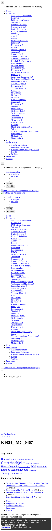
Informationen (11, 143)
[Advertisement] (26, 406)
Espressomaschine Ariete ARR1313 (20, 490)
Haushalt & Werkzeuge (32, 463)
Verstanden (6, 527)
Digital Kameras (18, 29)
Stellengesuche (17, 113)
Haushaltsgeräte (18, 68)
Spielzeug (15, 75)
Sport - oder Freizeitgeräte (22, 77)
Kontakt (9, 159)
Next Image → (7, 436)
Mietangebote (17, 136)
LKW (14, 47)
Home (8, 11)
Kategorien (10, 13)
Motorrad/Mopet (18, 50)
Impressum (10, 156)
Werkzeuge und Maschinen (22, 79)
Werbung (14, 154)
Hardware (16, 18)
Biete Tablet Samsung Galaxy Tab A (20, 497)
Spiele (14, 129)
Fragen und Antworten (20, 147)
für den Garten (17, 65)
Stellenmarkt (32, 470)
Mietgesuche (17, 138)
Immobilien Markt (24, 467)
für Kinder (16, 97)
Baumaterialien (18, 63)
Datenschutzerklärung (14, 506)
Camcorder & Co (18, 27)
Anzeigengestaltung (19, 145)
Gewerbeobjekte (18, 84)
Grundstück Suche (19, 56)
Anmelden (10, 186)
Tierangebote (17, 118)
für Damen (16, 93)
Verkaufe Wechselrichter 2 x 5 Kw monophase (24, 492)
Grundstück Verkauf (20, 59)
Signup (9, 183)
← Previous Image (8, 434)
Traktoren (15, 52)
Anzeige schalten (13, 172)
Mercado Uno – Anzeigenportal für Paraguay (22, 368)
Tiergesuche (16, 120)
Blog (8, 140)
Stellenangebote (18, 111)
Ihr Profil (14, 176)
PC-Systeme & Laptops (21, 20)
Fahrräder (15, 43)
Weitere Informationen (21, 527)
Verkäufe (15, 106)
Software (15, 22)
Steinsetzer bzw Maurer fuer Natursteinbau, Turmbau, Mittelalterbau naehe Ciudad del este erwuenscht (27, 484)
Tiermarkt (19, 473)
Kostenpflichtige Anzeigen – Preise (25, 149)
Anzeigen (15, 174)
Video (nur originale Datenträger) (25, 131)
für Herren (16, 95)
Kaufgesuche (17, 45)
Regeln (14, 152)
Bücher (14, 125)
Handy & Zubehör (19, 31)
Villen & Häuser (18, 88)
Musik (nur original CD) (21, 127)
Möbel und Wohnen (20, 72)
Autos (14, 36)
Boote (14, 38)
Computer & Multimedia (26, 459)
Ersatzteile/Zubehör (19, 40)
